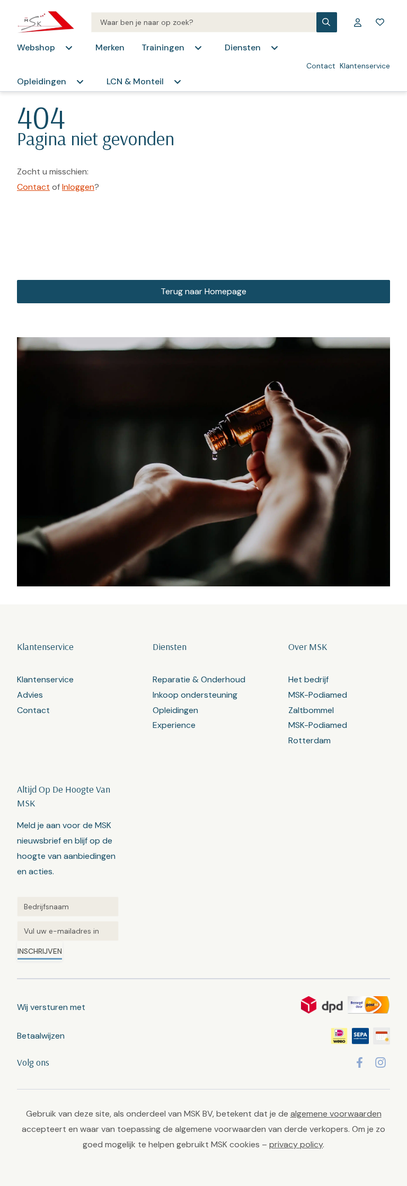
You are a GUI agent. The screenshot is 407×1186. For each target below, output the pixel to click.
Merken (110, 47)
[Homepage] (45, 22)
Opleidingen (41, 81)
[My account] (357, 22)
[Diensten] (274, 47)
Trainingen (162, 47)
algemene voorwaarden (336, 1113)
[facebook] (359, 1062)
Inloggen (78, 186)
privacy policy (296, 1144)
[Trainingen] (198, 47)
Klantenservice (365, 66)
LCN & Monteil (135, 81)
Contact (320, 66)
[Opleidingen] (80, 81)
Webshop (36, 47)
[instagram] (380, 1062)
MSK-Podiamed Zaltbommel (317, 702)
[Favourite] (380, 22)
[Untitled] (68, 907)
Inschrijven (39, 951)
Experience (174, 725)
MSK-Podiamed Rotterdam (317, 732)
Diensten (243, 47)
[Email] (68, 931)
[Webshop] (68, 47)
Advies (30, 694)
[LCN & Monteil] (177, 81)
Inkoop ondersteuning (195, 694)
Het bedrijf (308, 679)
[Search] (203, 22)
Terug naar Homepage (203, 291)
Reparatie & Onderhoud (199, 679)
